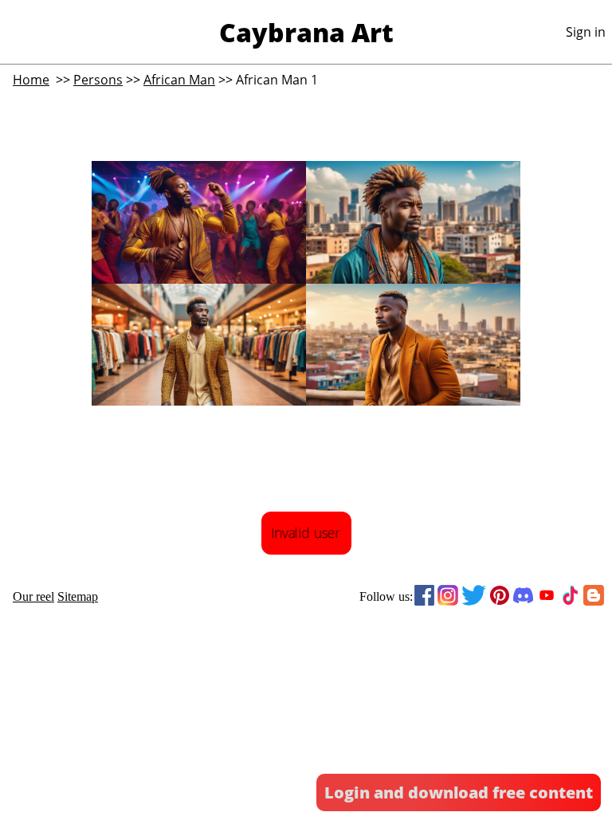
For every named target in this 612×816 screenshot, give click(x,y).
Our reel (33, 596)
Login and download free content (458, 792)
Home (31, 79)
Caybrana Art (306, 32)
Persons (98, 79)
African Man (179, 79)
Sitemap (77, 596)
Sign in (586, 32)
